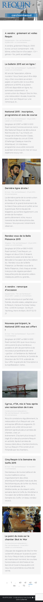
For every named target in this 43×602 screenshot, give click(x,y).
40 (20, 583)
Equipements (10, 40)
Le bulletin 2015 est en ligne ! (20, 64)
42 (30, 583)
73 (24, 586)
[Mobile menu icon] (38, 5)
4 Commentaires (21, 42)
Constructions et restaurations (15, 411)
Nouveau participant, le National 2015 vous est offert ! (21, 326)
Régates (8, 243)
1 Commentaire (10, 336)
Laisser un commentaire (13, 70)
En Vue (7, 68)
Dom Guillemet (21, 599)
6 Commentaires (11, 194)
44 (14, 586)
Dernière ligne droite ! (17, 188)
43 (36, 583)
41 (25, 583)
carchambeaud (21, 15)
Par (23, 40)
